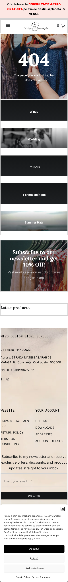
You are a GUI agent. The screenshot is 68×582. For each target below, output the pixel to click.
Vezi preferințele (34, 568)
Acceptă (34, 548)
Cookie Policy (23, 577)
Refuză (34, 558)
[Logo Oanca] (36, 23)
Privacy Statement (41, 577)
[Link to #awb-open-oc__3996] (8, 25)
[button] (62, 509)
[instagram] (8, 379)
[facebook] (2, 379)
